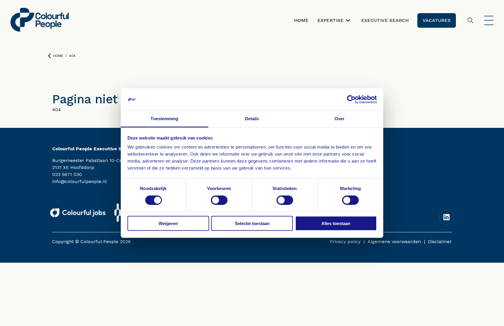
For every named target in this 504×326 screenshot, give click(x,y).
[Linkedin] (446, 217)
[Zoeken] (470, 20)
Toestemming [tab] (164, 118)
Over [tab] (339, 118)
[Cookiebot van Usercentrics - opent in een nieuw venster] (351, 99)
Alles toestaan (335, 223)
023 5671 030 (67, 174)
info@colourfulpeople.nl (79, 181)
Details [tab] (252, 118)
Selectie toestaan (252, 223)
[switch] (219, 200)
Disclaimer (440, 241)
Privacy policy (345, 241)
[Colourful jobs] (78, 212)
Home (58, 56)
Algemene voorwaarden (394, 241)
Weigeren (168, 223)
